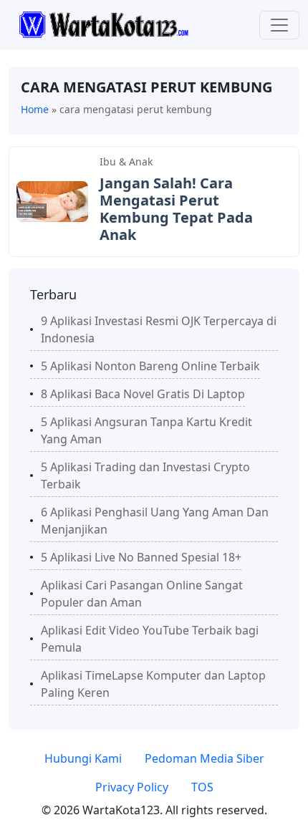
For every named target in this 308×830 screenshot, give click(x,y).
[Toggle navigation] (279, 25)
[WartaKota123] (103, 24)
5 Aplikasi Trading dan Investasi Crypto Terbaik (145, 475)
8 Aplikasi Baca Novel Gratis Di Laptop (143, 394)
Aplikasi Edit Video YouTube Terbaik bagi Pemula (150, 638)
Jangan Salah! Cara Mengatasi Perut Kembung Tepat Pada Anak (176, 208)
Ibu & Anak (126, 161)
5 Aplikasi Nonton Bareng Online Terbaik (150, 366)
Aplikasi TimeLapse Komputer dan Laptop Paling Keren (153, 683)
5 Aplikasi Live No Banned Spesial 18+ (141, 557)
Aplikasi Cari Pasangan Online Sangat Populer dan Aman (142, 593)
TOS (202, 787)
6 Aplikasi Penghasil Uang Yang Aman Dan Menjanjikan (155, 520)
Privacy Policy (131, 787)
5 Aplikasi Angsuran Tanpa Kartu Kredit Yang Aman (146, 430)
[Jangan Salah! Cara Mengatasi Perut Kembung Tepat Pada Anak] (52, 200)
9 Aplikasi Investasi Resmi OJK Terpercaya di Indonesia (158, 329)
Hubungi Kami (83, 758)
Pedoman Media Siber (204, 758)
